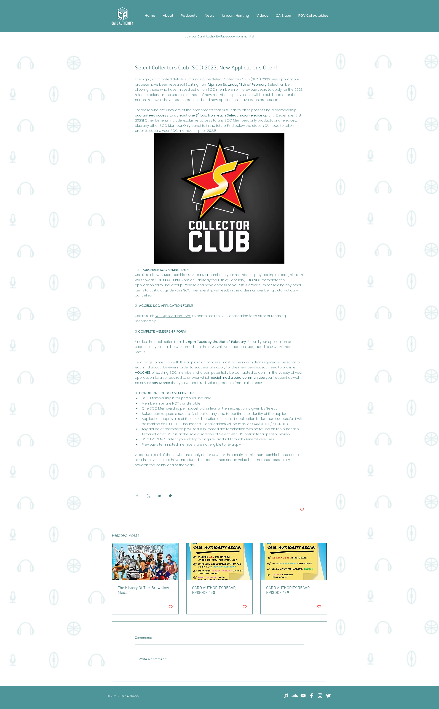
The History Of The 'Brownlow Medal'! (143, 590)
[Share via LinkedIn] (159, 495)
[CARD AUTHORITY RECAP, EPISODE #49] (294, 561)
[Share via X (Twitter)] (148, 495)
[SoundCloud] (295, 696)
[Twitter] (328, 696)
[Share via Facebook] (137, 495)
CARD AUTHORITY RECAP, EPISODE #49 (288, 590)
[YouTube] (303, 696)
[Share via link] (171, 495)
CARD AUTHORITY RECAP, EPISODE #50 (214, 590)
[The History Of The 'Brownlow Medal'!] (145, 561)
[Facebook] (311, 696)
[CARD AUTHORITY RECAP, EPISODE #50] (220, 561)
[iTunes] (286, 696)
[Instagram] (320, 696)
